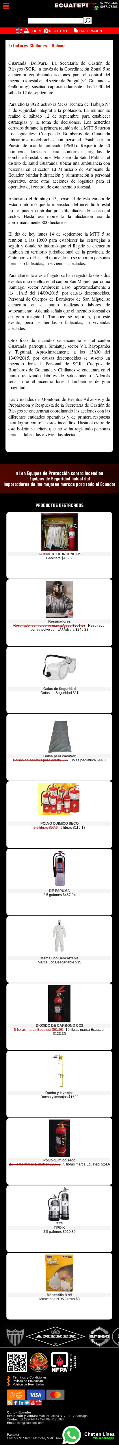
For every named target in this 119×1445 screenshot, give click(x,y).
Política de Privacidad (28, 1381)
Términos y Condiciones (30, 1377)
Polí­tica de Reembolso (28, 1384)
